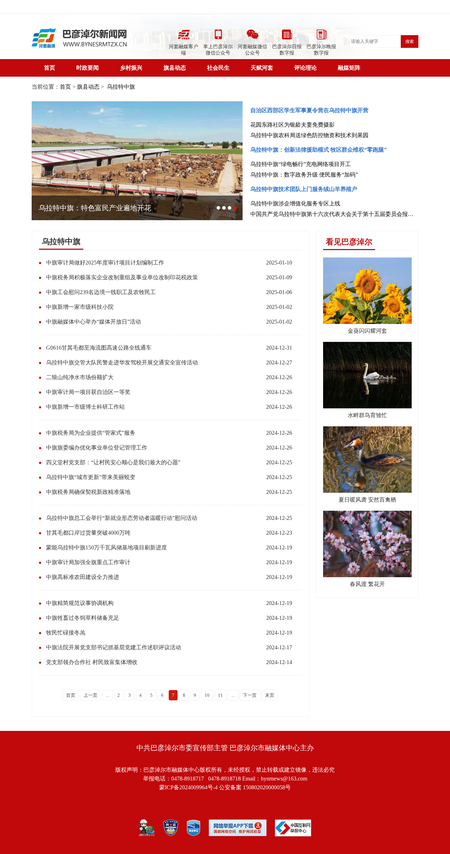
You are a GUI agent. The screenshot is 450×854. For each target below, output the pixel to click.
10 (207, 695)
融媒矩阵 (349, 68)
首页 (49, 68)
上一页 (90, 695)
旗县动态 (174, 68)
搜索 (409, 41)
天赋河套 (262, 68)
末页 (269, 695)
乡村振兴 (131, 68)
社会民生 (218, 68)
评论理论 (305, 68)
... (107, 695)
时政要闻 (87, 68)
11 (220, 695)
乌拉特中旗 (120, 87)
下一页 (250, 695)
